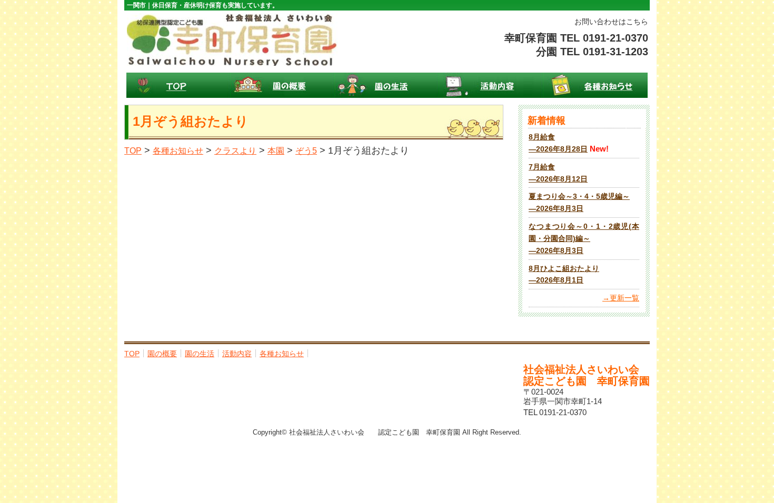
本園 (275, 150)
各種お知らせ (595, 85)
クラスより (235, 150)
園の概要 (283, 85)
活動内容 (491, 85)
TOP (178, 85)
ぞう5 (306, 150)
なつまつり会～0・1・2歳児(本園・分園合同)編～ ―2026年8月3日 (584, 239)
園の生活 (387, 85)
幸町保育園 (232, 39)
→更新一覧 (620, 298)
